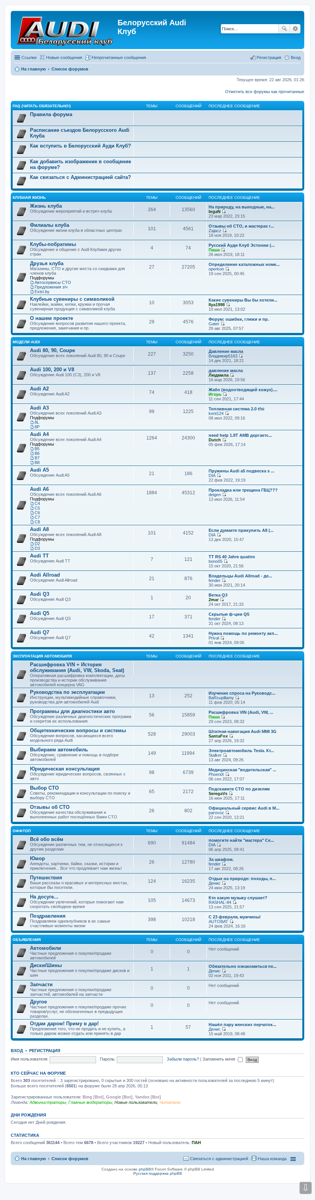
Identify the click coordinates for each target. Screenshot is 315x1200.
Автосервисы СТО (53, 282)
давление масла (226, 370)
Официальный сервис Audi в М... (244, 808)
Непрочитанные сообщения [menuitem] (119, 57)
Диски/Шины (46, 965)
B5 (37, 448)
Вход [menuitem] (295, 57)
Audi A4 (39, 434)
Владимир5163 (223, 356)
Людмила (219, 375)
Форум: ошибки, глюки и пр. (239, 319)
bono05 (215, 561)
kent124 (216, 413)
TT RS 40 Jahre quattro (232, 556)
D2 (37, 543)
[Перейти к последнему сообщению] (224, 211)
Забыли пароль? (183, 1059)
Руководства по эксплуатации (67, 692)
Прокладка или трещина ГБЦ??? (243, 490)
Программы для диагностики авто (72, 711)
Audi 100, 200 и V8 (52, 369)
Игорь (215, 394)
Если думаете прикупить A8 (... (241, 530)
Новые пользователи (135, 1102)
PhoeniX (216, 774)
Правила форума (51, 114)
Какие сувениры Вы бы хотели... (243, 300)
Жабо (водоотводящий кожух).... (243, 389)
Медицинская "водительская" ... (242, 769)
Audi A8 (39, 529)
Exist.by (42, 291)
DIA (212, 475)
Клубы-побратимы (53, 244)
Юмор (37, 858)
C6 (37, 512)
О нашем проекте (51, 318)
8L (37, 422)
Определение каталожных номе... (244, 264)
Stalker (215, 755)
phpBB (145, 1169)
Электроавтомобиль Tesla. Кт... (241, 750)
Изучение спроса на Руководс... (242, 693)
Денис (214, 883)
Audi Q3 (39, 594)
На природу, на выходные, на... (242, 207)
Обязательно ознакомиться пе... (243, 966)
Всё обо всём (46, 839)
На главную (33, 1158)
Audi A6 (39, 489)
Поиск (284, 28)
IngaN (214, 211)
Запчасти (41, 984)
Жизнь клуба (46, 206)
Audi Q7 (39, 632)
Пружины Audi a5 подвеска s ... (241, 471)
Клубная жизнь (29, 197)
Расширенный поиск (295, 28)
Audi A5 (39, 470)
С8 (37, 522)
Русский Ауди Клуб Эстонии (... (242, 245)
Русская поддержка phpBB (157, 1173)
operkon (216, 269)
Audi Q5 (39, 613)
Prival (214, 638)
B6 (37, 453)
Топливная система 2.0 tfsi (236, 409)
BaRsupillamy (221, 697)
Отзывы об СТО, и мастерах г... (241, 226)
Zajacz (215, 230)
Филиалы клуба (49, 225)
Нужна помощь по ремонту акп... (243, 633)
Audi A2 (39, 389)
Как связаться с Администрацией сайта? (80, 177)
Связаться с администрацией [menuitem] (219, 1158)
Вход (17, 1050)
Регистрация (44, 1050)
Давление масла (226, 351)
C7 (37, 517)
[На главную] (65, 30)
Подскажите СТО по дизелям (239, 789)
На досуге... (44, 897)
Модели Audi (26, 342)
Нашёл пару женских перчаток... (242, 1024)
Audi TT (39, 556)
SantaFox (218, 736)
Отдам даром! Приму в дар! (64, 1023)
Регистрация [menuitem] (269, 57)
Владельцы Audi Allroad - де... (240, 576)
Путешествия (46, 877)
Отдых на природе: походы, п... (242, 878)
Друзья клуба (46, 263)
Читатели (170, 1102)
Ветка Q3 (218, 595)
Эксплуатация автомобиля (42, 656)
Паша (214, 250)
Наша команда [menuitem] (272, 1158)
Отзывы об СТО (50, 807)
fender (214, 580)
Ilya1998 (217, 304)
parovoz (216, 812)
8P (37, 427)
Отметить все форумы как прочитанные (264, 91)
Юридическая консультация (65, 769)
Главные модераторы (90, 1102)
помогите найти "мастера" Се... (241, 840)
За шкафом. (221, 859)
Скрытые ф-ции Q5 (229, 614)
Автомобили (45, 948)
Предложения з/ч (51, 287)
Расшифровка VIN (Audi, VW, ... (241, 712)
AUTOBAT (218, 921)
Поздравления (48, 916)
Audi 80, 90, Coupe (52, 350)
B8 (37, 462)
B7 (37, 458)
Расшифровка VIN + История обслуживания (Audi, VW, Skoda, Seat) (77, 667)
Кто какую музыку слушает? (238, 897)
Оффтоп (22, 831)
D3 (37, 548)
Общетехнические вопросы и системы (78, 730)
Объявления (27, 940)
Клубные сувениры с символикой (72, 299)
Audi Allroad (45, 575)
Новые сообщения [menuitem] (64, 57)
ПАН (196, 1142)
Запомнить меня (219, 1059)
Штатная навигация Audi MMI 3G (243, 731)
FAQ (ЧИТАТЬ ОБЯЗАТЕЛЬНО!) (42, 106)
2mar (214, 599)
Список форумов (69, 1158)
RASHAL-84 (220, 902)
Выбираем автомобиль (59, 749)
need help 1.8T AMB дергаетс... (240, 435)
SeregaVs (218, 793)
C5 (37, 508)
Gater (214, 323)
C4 (37, 503)
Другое (38, 1002)
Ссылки (29, 57)
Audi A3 (39, 408)
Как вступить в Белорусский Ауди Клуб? (80, 146)
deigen (215, 494)
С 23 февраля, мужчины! (235, 917)
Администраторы (48, 1102)
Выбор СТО (44, 788)
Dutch (215, 440)
